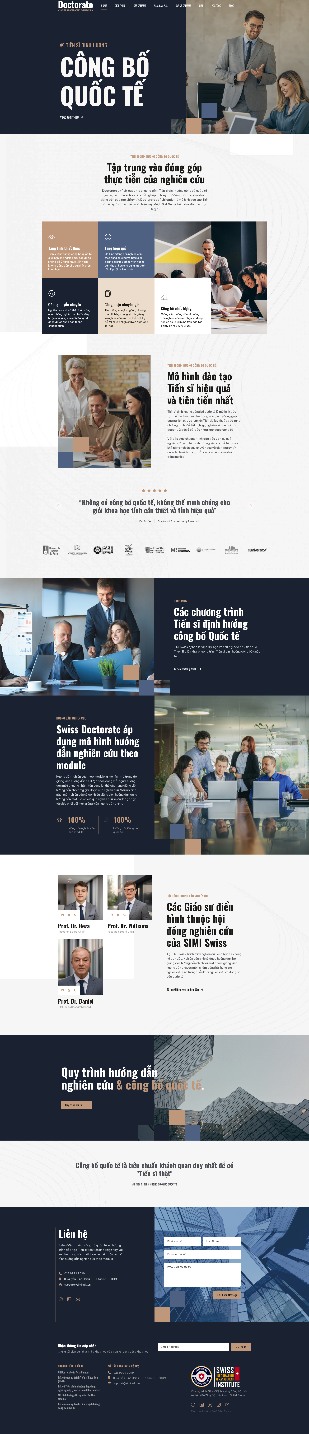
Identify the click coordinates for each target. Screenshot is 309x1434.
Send (243, 1347)
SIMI (201, 6)
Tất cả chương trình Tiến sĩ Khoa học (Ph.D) (78, 1379)
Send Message (229, 1295)
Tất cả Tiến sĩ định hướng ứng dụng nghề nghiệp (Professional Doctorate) (78, 1388)
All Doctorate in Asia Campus (74, 1372)
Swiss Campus (183, 6)
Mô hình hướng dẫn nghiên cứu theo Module (77, 1397)
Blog (231, 6)
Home (104, 6)
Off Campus (140, 6)
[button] (58, 506)
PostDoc (216, 6)
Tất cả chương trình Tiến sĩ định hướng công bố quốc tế (79, 1406)
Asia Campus (161, 6)
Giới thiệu (120, 6)
